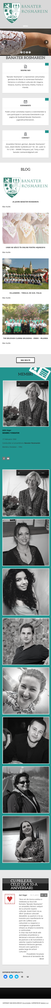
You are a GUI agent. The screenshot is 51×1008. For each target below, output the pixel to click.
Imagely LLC (45, 1003)
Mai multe (25, 360)
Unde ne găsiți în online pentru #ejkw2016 (25, 247)
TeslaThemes (26, 1003)
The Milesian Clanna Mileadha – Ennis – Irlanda (25, 338)
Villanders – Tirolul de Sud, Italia (25, 293)
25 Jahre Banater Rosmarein (25, 202)
